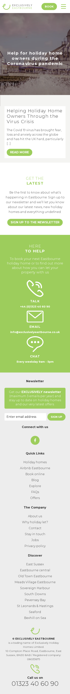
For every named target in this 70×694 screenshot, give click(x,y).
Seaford (35, 612)
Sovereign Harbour (35, 588)
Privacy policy (35, 546)
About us (35, 516)
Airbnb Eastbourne (35, 468)
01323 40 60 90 (35, 683)
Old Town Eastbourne (35, 576)
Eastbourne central (35, 570)
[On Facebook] (35, 440)
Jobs (35, 540)
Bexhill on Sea (35, 618)
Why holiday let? (35, 522)
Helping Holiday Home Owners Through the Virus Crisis (35, 116)
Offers (35, 498)
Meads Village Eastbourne (35, 582)
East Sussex (35, 564)
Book (49, 6)
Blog (35, 480)
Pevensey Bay (35, 600)
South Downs (35, 594)
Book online (35, 474)
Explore (35, 486)
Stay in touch (35, 534)
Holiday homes (35, 462)
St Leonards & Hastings (35, 606)
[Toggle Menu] (63, 6)
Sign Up (56, 417)
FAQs (35, 492)
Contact (35, 528)
